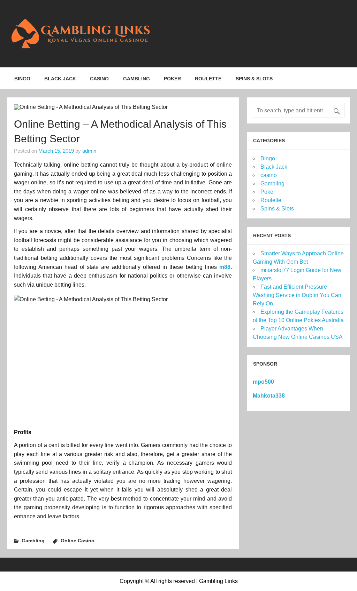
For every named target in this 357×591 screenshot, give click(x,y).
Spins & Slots (254, 78)
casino (99, 78)
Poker (172, 78)
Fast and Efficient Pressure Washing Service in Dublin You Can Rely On (297, 295)
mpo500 (263, 382)
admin (89, 151)
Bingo (22, 78)
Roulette (208, 78)
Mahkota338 (269, 396)
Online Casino (77, 540)
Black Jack (60, 78)
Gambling (136, 78)
